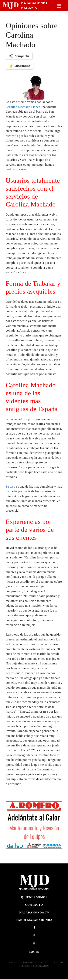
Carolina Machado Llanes (23, 107)
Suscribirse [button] (19, 66)
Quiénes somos (34, 897)
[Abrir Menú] (59, 5)
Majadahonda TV (34, 912)
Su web (10, 486)
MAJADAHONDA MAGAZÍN (34, 5)
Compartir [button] (22, 56)
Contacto (34, 904)
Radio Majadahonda (34, 920)
